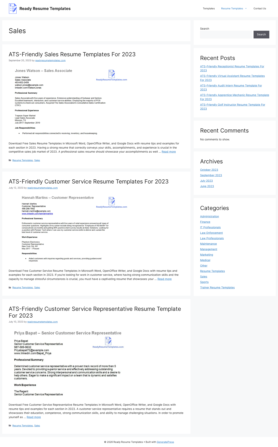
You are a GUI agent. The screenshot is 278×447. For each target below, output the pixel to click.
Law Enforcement (211, 232)
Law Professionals (212, 238)
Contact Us (260, 8)
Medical (205, 260)
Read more (169, 151)
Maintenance (208, 243)
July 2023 (206, 180)
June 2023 (207, 186)
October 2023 (209, 169)
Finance (205, 222)
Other (203, 265)
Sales (37, 160)
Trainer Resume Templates (217, 287)
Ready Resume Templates (45, 8)
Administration (209, 216)
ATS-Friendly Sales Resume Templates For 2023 (72, 54)
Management (208, 249)
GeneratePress (165, 441)
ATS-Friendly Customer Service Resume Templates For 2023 (89, 181)
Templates (209, 8)
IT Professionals (210, 227)
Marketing (206, 254)
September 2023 (211, 175)
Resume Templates (232, 8)
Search (204, 28)
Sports (204, 282)
